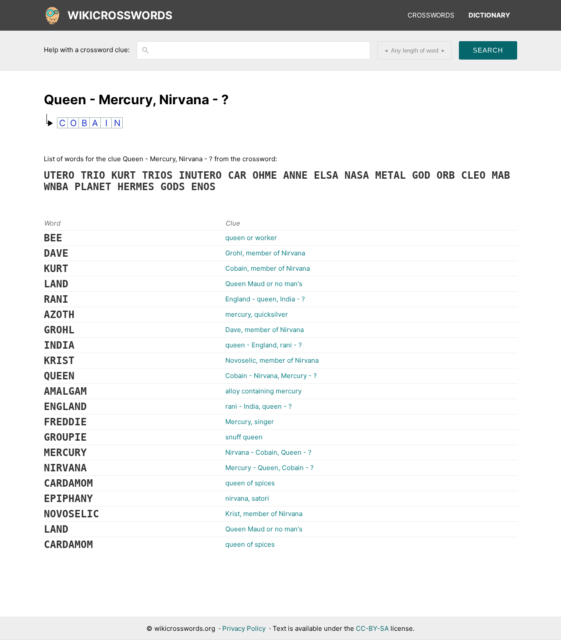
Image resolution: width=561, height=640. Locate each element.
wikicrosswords (119, 15)
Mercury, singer (249, 421)
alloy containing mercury (263, 391)
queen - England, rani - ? (263, 345)
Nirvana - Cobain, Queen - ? (268, 452)
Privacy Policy (244, 628)
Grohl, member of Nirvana (265, 253)
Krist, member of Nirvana (263, 513)
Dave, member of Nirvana (264, 329)
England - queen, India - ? (265, 299)
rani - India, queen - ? (258, 406)
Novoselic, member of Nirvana (272, 360)
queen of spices (250, 483)
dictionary (489, 15)
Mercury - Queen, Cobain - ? (269, 467)
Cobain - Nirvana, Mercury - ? (271, 375)
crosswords (431, 15)
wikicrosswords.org (184, 628)
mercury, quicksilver (256, 314)
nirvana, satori (247, 498)
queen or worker (251, 237)
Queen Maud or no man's (263, 283)
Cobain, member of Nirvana (267, 268)
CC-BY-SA (372, 628)
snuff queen (244, 437)
